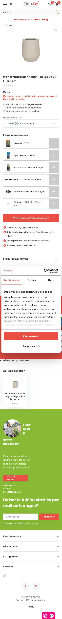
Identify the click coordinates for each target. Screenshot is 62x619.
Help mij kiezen (11, 478)
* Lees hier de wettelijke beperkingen (21, 523)
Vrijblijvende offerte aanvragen (31, 218)
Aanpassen (29, 346)
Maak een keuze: (13, 117)
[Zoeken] (57, 12)
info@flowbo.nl (10, 492)
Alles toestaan (31, 336)
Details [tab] (32, 280)
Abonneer (49, 516)
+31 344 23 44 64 (9, 487)
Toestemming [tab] (12, 280)
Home (9, 25)
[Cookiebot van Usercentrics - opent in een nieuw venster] (44, 271)
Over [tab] (51, 280)
